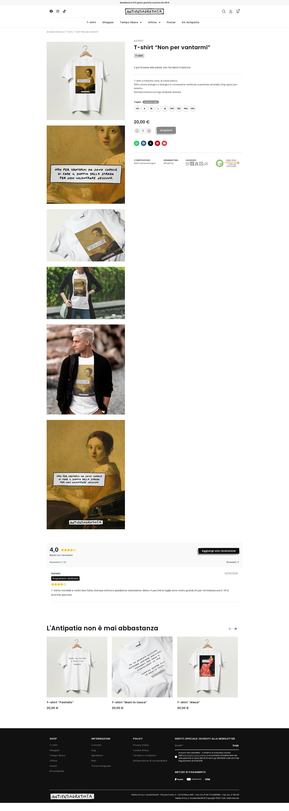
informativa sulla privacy (194, 755)
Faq (93, 750)
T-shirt (91, 22)
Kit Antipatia (190, 22)
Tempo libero (129, 22)
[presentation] (230, 629)
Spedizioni (97, 755)
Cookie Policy (141, 750)
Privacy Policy (141, 745)
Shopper (108, 22)
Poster (171, 22)
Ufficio (152, 22)
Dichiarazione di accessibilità (150, 760)
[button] (136, 144)
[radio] (137, 108)
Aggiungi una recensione (219, 551)
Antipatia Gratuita (55, 32)
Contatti (96, 745)
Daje (236, 745)
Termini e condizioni (144, 755)
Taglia (137, 102)
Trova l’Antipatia (101, 766)
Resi (93, 760)
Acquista (166, 130)
